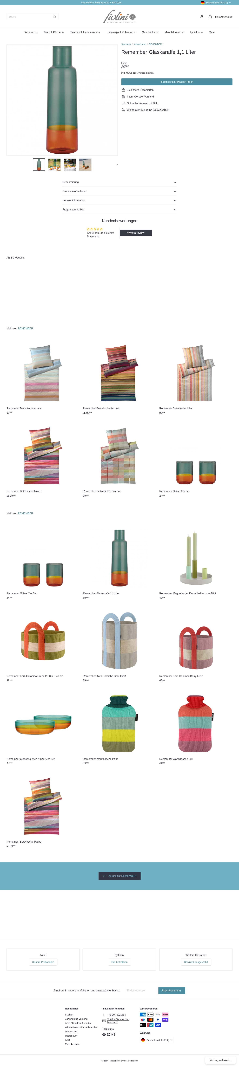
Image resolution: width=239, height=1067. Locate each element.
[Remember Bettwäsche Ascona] (119, 377)
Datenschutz (72, 1031)
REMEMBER (155, 44)
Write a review (135, 232)
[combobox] (33, 16)
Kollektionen (140, 44)
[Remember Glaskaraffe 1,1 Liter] (24, 291)
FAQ (67, 1040)
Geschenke (149, 32)
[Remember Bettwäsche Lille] (195, 377)
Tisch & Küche (52, 32)
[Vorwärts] (116, 164)
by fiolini (195, 32)
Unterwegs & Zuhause (119, 32)
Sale (212, 32)
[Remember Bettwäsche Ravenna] (119, 459)
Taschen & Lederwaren (84, 32)
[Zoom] (62, 100)
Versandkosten (146, 73)
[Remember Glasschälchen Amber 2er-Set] (43, 727)
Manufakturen (173, 32)
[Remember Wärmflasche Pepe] (119, 727)
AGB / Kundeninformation (78, 1023)
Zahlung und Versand (76, 1018)
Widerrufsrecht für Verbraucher (81, 1027)
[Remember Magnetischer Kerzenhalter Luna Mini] (195, 562)
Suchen (69, 1014)
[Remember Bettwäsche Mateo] (43, 459)
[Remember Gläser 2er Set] (195, 459)
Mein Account (72, 1044)
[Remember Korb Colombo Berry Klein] (195, 644)
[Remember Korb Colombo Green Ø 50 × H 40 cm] (43, 644)
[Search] (55, 16)
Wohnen (30, 32)
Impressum (71, 1035)
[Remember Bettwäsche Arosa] (43, 377)
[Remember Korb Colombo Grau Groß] (119, 644)
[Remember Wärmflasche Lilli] (195, 727)
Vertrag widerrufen (220, 1060)
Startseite (126, 44)
